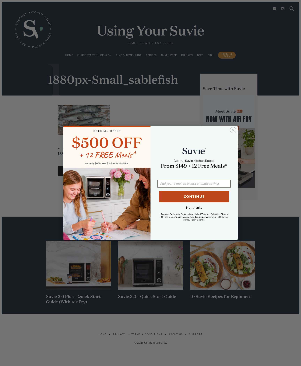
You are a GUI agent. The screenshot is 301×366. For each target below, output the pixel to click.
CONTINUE (194, 196)
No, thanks (194, 207)
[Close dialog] (233, 130)
